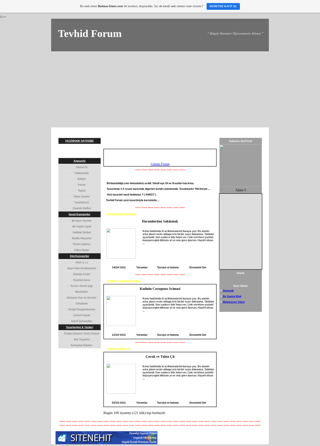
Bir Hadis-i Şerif (81, 226)
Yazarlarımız (81, 202)
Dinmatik (228, 290)
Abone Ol (81, 167)
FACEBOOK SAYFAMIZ (79, 140)
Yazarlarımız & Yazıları (79, 327)
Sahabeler (82, 303)
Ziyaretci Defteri (81, 208)
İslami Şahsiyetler (81, 321)
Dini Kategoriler (79, 256)
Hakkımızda (82, 173)
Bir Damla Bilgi (232, 296)
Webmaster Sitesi (234, 302)
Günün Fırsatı (160, 164)
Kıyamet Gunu (81, 280)
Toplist (82, 190)
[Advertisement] (160, 83)
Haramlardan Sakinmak (121, 213)
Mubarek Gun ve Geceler (81, 297)
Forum (82, 184)
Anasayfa (80, 160)
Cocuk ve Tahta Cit (118, 348)
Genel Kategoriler (79, 214)
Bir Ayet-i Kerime (81, 220)
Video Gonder (81, 196)
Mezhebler (81, 291)
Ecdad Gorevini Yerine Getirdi (81, 333)
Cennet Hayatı (81, 315)
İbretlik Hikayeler (82, 238)
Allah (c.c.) (82, 262)
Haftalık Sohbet (82, 232)
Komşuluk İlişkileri (81, 345)
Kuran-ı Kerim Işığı (82, 285)
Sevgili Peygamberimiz (81, 309)
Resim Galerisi (81, 244)
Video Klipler (81, 250)
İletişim (81, 178)
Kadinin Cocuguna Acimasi (123, 280)
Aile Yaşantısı (82, 339)
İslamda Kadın (81, 274)
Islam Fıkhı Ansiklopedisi (81, 268)
